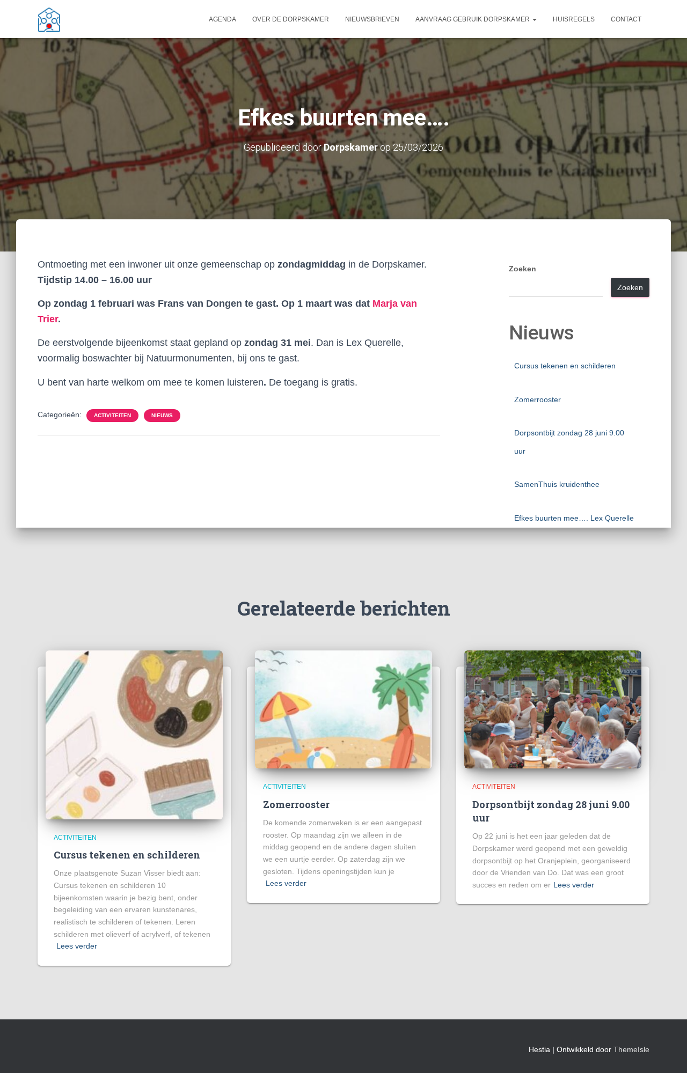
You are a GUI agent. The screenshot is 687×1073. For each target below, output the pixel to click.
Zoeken (522, 268)
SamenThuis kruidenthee (557, 484)
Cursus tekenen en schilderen (565, 365)
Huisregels (574, 19)
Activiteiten (112, 415)
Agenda (222, 19)
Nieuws (162, 415)
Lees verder (76, 946)
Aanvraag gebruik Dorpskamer (473, 19)
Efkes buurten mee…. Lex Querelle (574, 518)
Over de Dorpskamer (290, 19)
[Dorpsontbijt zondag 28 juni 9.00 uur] (552, 709)
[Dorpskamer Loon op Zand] (49, 19)
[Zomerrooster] (343, 709)
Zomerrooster (537, 399)
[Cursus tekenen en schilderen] (134, 734)
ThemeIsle (631, 1049)
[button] (534, 19)
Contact (626, 19)
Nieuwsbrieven (372, 19)
